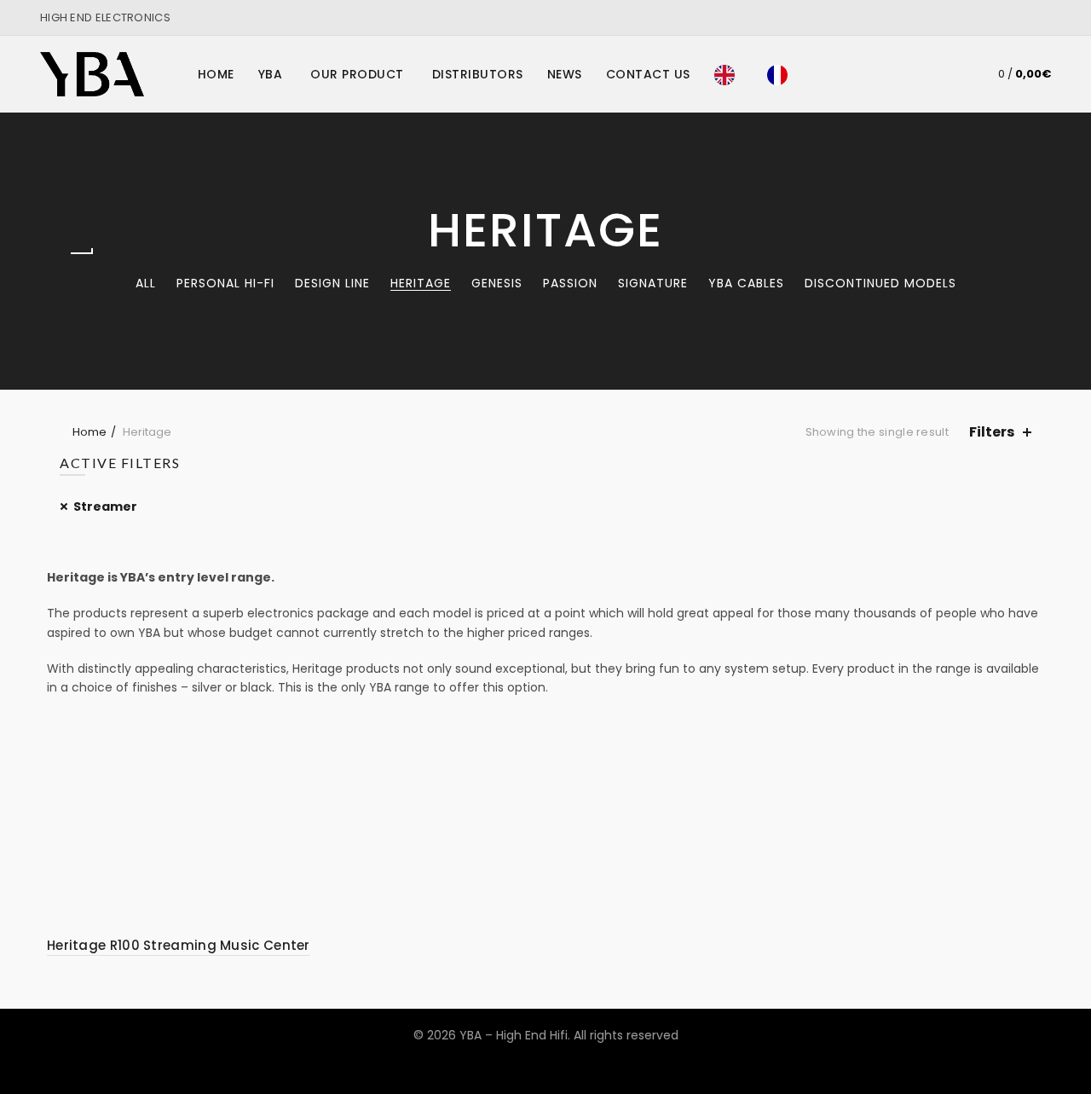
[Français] (781, 74)
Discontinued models (880, 283)
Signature (653, 283)
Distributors (477, 74)
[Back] (81, 253)
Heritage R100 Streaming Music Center (178, 945)
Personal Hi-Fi (225, 283)
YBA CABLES (746, 283)
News (564, 74)
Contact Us (648, 74)
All (146, 283)
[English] (728, 74)
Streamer (105, 506)
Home (216, 74)
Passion (570, 283)
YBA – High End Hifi (513, 1035)
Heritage (420, 283)
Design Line (332, 283)
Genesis (496, 283)
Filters (991, 432)
